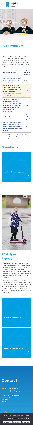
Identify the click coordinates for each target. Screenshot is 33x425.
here (3, 288)
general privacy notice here (16, 420)
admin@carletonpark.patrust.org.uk (17, 391)
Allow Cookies (7, 422)
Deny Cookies (16, 422)
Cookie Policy (25, 422)
